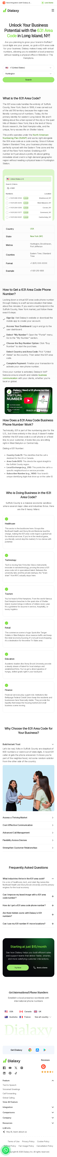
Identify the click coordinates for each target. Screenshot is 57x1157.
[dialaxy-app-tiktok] (15, 1073)
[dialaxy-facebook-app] (4, 1067)
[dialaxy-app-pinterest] (10, 1073)
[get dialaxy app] (37, 1050)
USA (32, 229)
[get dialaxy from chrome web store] (30, 1050)
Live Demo (49, 3)
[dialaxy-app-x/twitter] (15, 1067)
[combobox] (28, 67)
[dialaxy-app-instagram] (21, 1067)
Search (28, 80)
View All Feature (10, 1102)
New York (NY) (36, 236)
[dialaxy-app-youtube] (10, 1067)
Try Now (17, 968)
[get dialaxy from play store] (44, 1050)
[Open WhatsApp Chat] (5, 1150)
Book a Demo (42, 968)
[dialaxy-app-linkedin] (4, 1073)
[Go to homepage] (11, 10)
